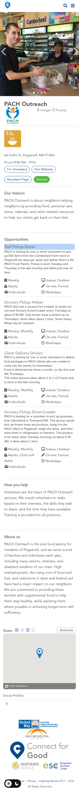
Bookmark (66, 630)
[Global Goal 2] (12, 138)
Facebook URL (6, 704)
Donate (41, 179)
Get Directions (19, 686)
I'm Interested (17, 169)
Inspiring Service (49, 781)
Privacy (32, 781)
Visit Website (43, 169)
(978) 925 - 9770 (24, 162)
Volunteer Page (18, 179)
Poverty (61, 110)
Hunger (45, 110)
